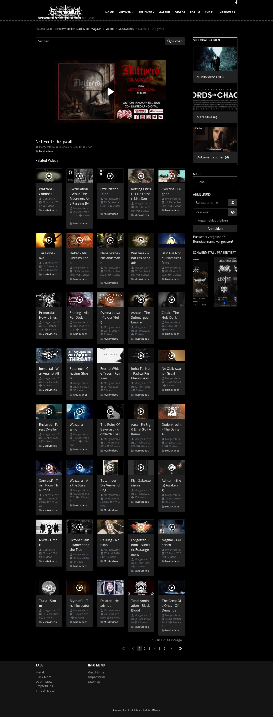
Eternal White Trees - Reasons (110, 373)
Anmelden (215, 228)
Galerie (164, 12)
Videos (180, 12)
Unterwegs (226, 12)
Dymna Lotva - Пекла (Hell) (110, 317)
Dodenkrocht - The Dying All (171, 429)
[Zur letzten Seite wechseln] (180, 648)
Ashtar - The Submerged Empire (140, 317)
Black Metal (44, 677)
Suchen (176, 41)
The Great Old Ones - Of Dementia (171, 606)
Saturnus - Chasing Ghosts (79, 373)
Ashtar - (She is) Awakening (171, 485)
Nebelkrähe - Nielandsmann (110, 258)
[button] (206, 303)
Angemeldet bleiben (213, 220)
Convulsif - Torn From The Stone (48, 485)
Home (109, 12)
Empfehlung (44, 686)
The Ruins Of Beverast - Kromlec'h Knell (110, 429)
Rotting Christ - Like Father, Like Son (141, 194)
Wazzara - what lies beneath (140, 258)
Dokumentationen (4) (213, 157)
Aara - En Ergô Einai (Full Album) (141, 429)
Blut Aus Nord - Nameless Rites (171, 258)
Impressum (96, 677)
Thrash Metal (45, 690)
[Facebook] (236, 2)
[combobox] (213, 182)
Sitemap (94, 681)
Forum (195, 12)
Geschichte (96, 672)
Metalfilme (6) (207, 117)
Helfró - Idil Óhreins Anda (79, 258)
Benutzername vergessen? (213, 241)
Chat (209, 12)
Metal (40, 672)
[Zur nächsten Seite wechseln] (171, 648)
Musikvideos (46, 151)
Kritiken (127, 13)
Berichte (146, 13)
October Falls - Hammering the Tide (80, 545)
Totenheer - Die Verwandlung (110, 485)
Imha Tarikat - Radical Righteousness (140, 373)
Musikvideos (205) (210, 77)
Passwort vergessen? (209, 237)
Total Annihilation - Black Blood (140, 606)
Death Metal (44, 681)
